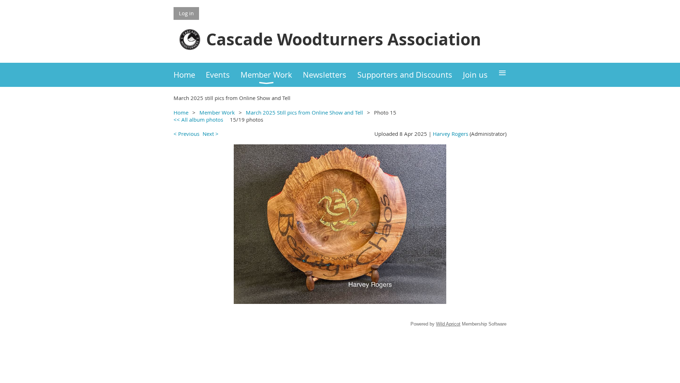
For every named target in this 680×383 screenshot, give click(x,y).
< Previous (186, 133)
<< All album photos (198, 119)
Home (181, 112)
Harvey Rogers (450, 133)
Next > (211, 133)
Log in (186, 13)
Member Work (217, 112)
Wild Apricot (448, 324)
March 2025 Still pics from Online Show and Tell (304, 112)
